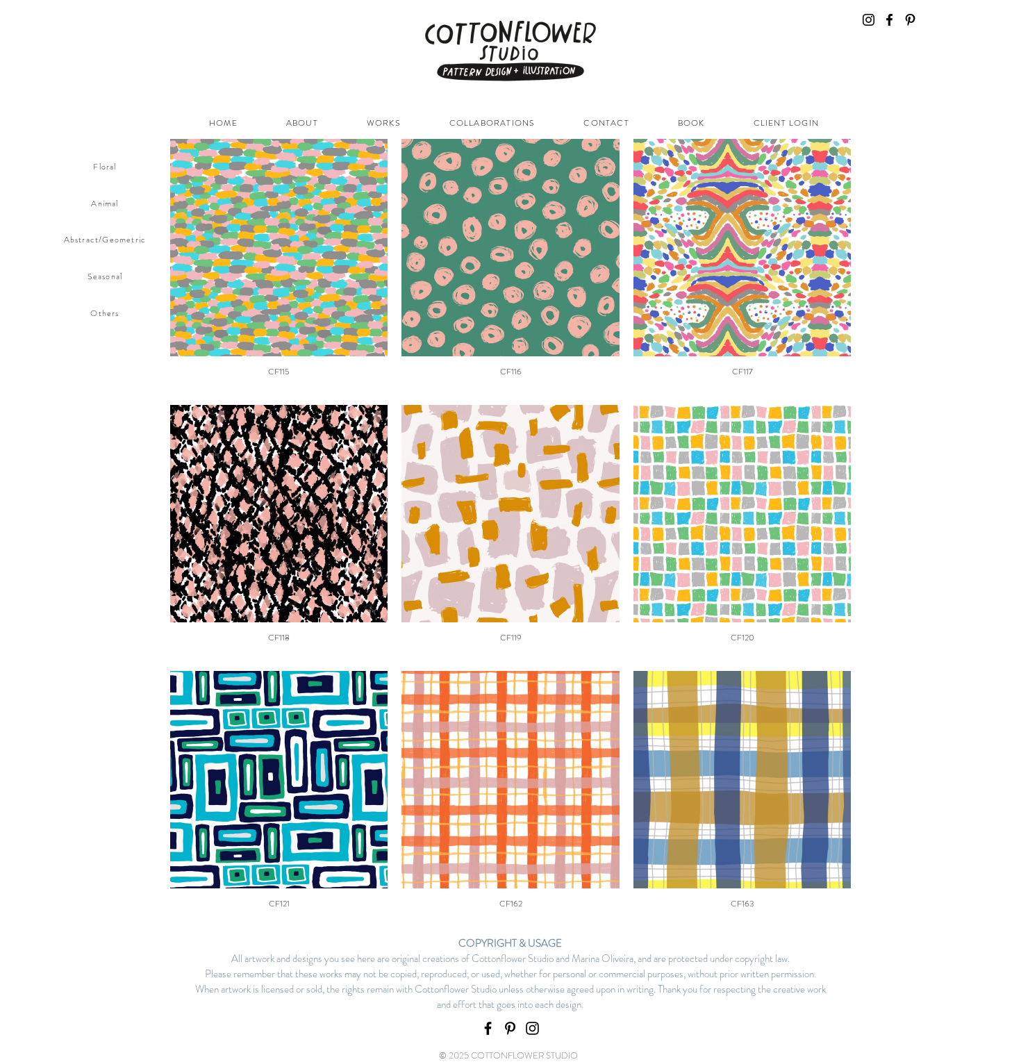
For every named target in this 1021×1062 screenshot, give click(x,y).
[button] (383, 123)
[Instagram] (869, 20)
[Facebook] (889, 20)
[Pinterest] (910, 20)
